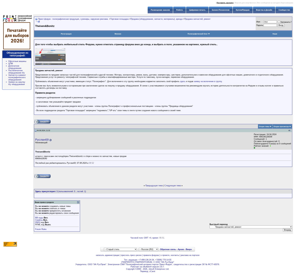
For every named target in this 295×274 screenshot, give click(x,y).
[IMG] (37, 222)
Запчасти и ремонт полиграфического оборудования (17, 77)
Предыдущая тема (154, 185)
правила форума (151, 255)
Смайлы (39, 220)
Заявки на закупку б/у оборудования (16, 83)
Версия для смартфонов (245, 3)
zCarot (152, 271)
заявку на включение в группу (208, 81)
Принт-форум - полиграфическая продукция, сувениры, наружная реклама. (73, 19)
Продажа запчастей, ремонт (197, 19)
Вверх (189, 249)
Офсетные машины (17, 61)
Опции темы (264, 126)
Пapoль (259, 25)
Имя (258, 22)
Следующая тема (172, 185)
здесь (182, 81)
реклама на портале (190, 255)
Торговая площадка (119, 19)
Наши (275, 34)
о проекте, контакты (170, 255)
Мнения (118, 34)
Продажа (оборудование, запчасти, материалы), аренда (156, 19)
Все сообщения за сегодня (268, 3)
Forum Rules (41, 229)
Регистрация (66, 34)
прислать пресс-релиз (131, 255)
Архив (181, 249)
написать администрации (107, 255)
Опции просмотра (281, 126)
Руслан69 (42, 139)
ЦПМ (10, 63)
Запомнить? (285, 22)
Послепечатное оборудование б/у (16, 71)
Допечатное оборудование (14, 67)
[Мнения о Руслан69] (270, 146)
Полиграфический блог (198, 34)
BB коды (39, 218)
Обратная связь (168, 249)
